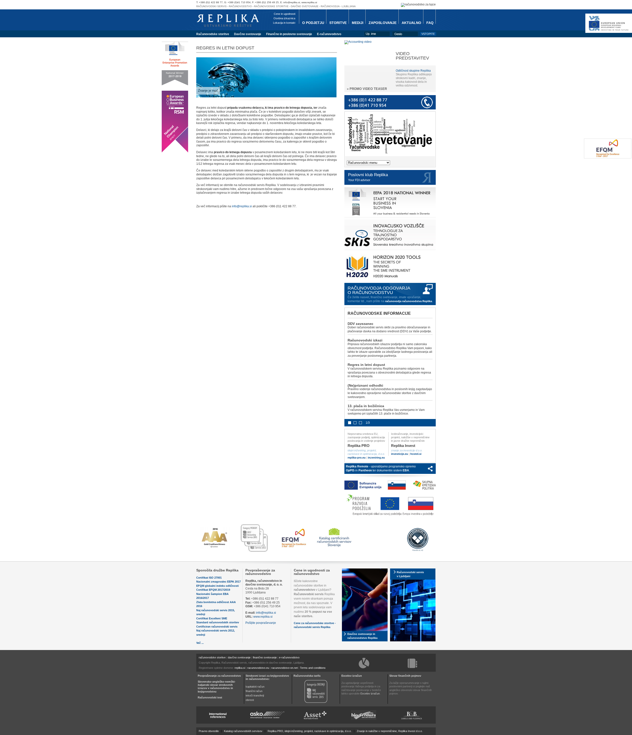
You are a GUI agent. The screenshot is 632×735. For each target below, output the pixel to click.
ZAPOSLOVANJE (382, 23)
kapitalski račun (255, 686)
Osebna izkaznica (284, 18)
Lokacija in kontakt (284, 22)
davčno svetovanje (239, 657)
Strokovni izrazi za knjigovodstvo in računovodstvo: (267, 677)
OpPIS (350, 470)
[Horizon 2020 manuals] (390, 281)
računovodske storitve (212, 657)
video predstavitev (412, 56)
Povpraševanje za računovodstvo (260, 572)
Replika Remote (357, 466)
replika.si (240, 667)
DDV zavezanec (360, 324)
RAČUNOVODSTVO (240, 6)
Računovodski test (210, 697)
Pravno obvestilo (209, 731)
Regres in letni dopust (366, 365)
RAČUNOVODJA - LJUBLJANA (338, 6)
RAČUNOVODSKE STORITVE (271, 6)
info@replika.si (242, 206)
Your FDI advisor (359, 180)
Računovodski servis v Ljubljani (410, 574)
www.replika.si (263, 616)
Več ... (200, 642)
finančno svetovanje (265, 657)
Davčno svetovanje (247, 34)
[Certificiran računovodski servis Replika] (335, 547)
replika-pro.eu (357, 457)
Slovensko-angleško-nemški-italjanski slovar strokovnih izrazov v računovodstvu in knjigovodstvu (217, 686)
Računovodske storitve (212, 34)
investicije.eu (399, 453)
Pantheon (365, 470)
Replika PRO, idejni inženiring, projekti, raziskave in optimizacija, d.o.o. (310, 731)
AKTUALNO (411, 23)
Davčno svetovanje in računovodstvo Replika (362, 636)
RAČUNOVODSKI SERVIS (211, 6)
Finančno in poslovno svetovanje (289, 34)
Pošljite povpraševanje (260, 623)
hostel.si (415, 453)
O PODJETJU (313, 23)
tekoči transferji (255, 695)
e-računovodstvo (289, 657)
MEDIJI (357, 23)
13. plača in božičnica (366, 406)
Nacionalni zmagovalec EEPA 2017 (218, 581)
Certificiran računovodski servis (216, 626)
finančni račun (254, 691)
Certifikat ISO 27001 (209, 577)
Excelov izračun (351, 675)
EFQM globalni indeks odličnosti (217, 585)
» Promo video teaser (367, 88)
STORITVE (338, 23)
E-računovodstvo (329, 34)
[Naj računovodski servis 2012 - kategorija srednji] (316, 702)
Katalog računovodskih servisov (243, 731)
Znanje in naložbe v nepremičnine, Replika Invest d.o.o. (390, 731)
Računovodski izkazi (365, 340)
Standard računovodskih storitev (217, 622)
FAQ (430, 23)
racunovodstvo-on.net (284, 667)
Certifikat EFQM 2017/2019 (213, 589)
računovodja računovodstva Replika (408, 301)
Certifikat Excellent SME (211, 618)
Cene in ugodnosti (284, 13)
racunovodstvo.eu (258, 667)
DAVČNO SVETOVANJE (304, 6)
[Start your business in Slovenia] (390, 218)
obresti (250, 699)
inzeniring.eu (376, 457)
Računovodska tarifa (307, 675)
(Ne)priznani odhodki (365, 385)
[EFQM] (608, 157)
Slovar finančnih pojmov (405, 675)
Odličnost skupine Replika (413, 70)
